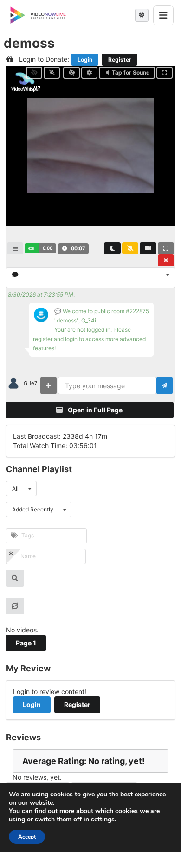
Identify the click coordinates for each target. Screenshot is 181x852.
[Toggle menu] (163, 15)
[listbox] (90, 277)
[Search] (15, 578)
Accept (27, 836)
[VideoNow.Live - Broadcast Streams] (38, 15)
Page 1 (26, 643)
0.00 (47, 248)
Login (85, 59)
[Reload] (15, 606)
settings (103, 819)
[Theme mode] (142, 15)
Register (119, 59)
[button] (40, 248)
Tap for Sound (131, 72)
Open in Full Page (94, 410)
